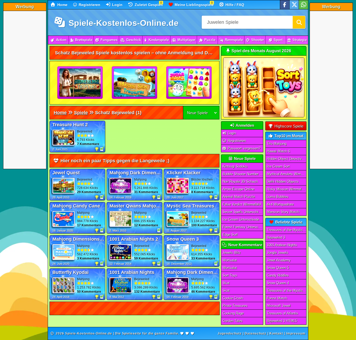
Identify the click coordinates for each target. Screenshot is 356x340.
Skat (226, 283)
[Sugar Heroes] (189, 83)
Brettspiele (83, 40)
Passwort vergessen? (243, 148)
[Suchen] (298, 22)
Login (116, 5)
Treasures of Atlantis (282, 313)
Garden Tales (233, 321)
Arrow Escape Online (238, 189)
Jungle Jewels (277, 253)
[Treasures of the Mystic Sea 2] (134, 83)
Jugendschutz (230, 333)
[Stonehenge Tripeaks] (80, 83)
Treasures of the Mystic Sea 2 (286, 290)
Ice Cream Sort (278, 166)
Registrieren (89, 5)
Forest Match (277, 298)
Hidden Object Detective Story (286, 159)
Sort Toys (230, 275)
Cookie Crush (233, 298)
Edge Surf (230, 235)
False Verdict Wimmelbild (242, 204)
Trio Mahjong (276, 144)
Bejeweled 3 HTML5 (282, 321)
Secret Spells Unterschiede (243, 212)
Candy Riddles (278, 275)
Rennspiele (234, 40)
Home (61, 5)
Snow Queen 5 (278, 268)
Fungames (109, 40)
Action (61, 40)
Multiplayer (186, 40)
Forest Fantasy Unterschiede (243, 227)
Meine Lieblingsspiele (194, 5)
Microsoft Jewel (279, 306)
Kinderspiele (159, 40)
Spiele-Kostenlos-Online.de (122, 23)
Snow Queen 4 (278, 283)
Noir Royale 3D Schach (240, 181)
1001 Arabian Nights (282, 245)
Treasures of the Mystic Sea (286, 230)
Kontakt (276, 333)
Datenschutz (255, 333)
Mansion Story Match (283, 212)
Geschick (133, 40)
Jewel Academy (279, 260)
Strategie (299, 40)
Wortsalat (230, 260)
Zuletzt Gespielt (148, 5)
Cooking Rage (233, 313)
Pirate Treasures (235, 306)
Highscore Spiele (288, 126)
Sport (278, 40)
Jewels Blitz (232, 253)
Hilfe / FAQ (234, 5)
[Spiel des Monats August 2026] (263, 116)
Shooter (257, 40)
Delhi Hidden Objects (283, 181)
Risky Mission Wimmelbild (286, 189)
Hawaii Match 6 (278, 151)
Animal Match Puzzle (239, 197)
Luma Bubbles (278, 197)
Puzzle (209, 40)
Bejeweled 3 (276, 237)
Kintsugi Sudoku (235, 166)
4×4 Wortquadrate (280, 204)
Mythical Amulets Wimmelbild (286, 174)
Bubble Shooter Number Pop (243, 174)
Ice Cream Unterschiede (241, 219)
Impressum (295, 333)
